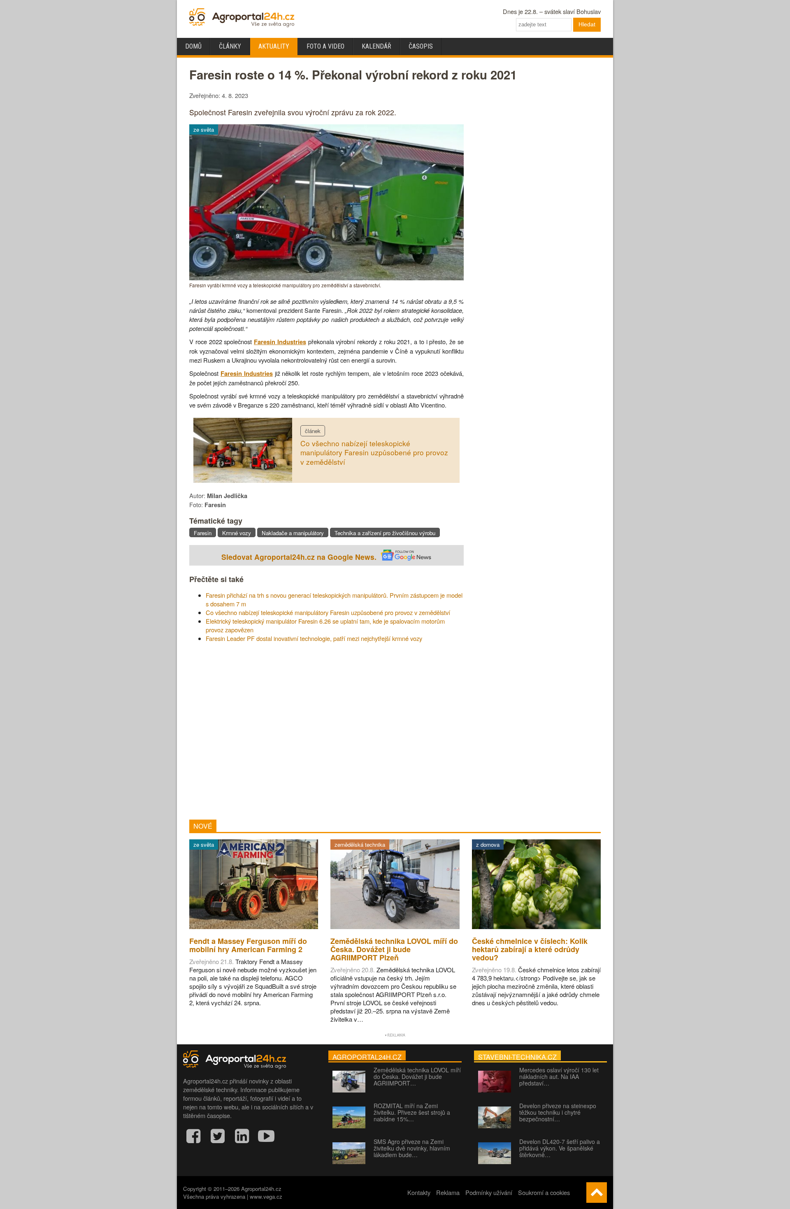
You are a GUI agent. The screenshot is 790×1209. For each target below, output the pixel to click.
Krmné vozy (236, 533)
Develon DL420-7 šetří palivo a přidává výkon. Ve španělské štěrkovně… (559, 1148)
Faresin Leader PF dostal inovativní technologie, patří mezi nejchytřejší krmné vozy (314, 638)
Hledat (587, 24)
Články (230, 46)
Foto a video (325, 46)
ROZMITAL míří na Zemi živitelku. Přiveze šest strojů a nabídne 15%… (412, 1112)
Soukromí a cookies (544, 1192)
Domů (193, 46)
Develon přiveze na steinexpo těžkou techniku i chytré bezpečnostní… (557, 1112)
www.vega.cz (266, 1196)
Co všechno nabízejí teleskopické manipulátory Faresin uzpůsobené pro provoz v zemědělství (374, 452)
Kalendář (376, 46)
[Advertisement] (326, 731)
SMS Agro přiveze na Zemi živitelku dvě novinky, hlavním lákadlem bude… (412, 1148)
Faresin (202, 533)
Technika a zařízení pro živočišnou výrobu (385, 533)
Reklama (448, 1192)
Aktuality (273, 46)
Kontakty (418, 1192)
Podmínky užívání (488, 1192)
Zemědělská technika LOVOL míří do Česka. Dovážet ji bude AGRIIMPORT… (417, 1076)
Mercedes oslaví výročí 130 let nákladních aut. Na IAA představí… (559, 1076)
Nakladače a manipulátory (293, 533)
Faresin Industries (280, 342)
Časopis (421, 46)
